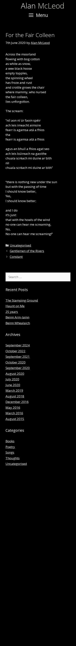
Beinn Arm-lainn (17, 317)
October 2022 (15, 351)
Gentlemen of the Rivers (27, 251)
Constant (16, 257)
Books (10, 441)
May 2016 (13, 407)
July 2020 (12, 379)
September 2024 (18, 345)
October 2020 (15, 362)
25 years (12, 312)
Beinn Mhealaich (18, 323)
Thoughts (13, 458)
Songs (10, 452)
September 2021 (18, 356)
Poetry (10, 447)
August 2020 (15, 373)
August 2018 (15, 396)
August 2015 (15, 419)
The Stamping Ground (22, 300)
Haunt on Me (15, 306)
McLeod (42, 5)
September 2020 (18, 368)
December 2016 (17, 402)
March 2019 (14, 390)
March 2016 (14, 413)
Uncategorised (20, 245)
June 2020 (13, 385)
